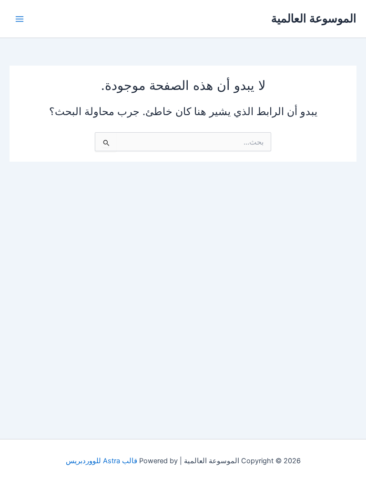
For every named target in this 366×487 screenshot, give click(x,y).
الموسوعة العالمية (313, 18)
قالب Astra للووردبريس (101, 461)
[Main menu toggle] (20, 19)
